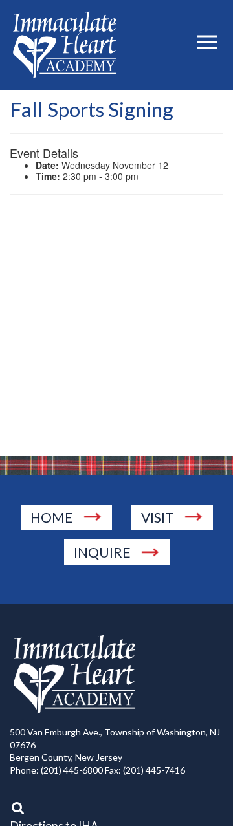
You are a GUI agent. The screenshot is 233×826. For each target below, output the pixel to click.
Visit (157, 517)
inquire (102, 552)
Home (51, 517)
